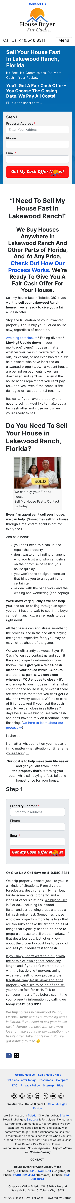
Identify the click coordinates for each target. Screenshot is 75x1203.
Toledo (32, 1115)
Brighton (65, 1115)
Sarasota (32, 1119)
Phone (11, 138)
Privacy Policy (30, 1085)
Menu (63, 40)
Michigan (61, 1104)
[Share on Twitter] (16, 1055)
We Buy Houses (24, 1074)
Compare (62, 1080)
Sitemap (48, 1085)
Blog (60, 1085)
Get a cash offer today (21, 1080)
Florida (37, 1108)
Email (11, 153)
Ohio (51, 1104)
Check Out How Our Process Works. (36, 266)
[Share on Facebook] (9, 1055)
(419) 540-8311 (40, 1171)
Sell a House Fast (49, 1074)
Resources (46, 1080)
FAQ (15, 1085)
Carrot (67, 1197)
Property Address (20, 123)
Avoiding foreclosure (21, 338)
